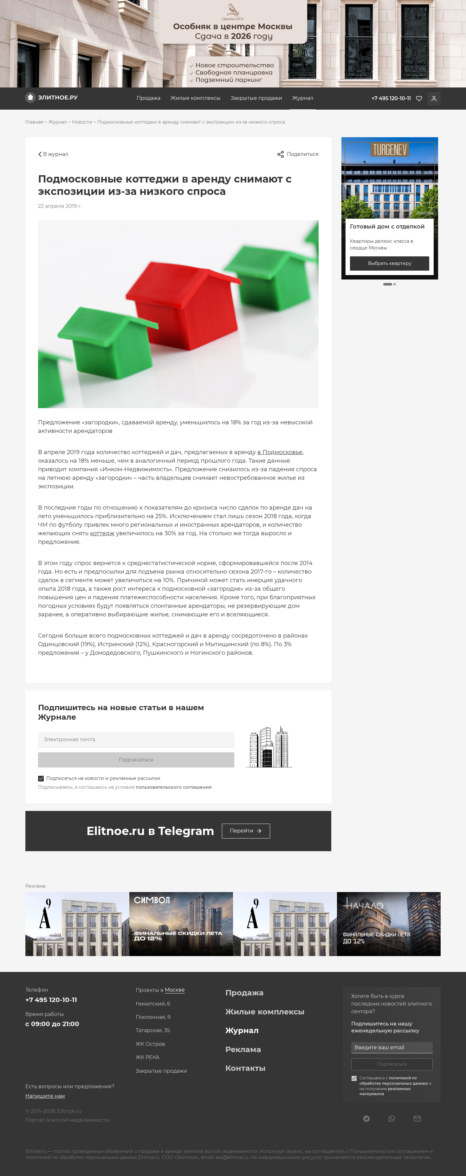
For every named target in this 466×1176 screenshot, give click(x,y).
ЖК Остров (150, 1044)
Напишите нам (45, 1096)
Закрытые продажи (256, 98)
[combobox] (175, 990)
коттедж (102, 533)
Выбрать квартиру (389, 263)
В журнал (55, 154)
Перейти (241, 831)
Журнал (302, 98)
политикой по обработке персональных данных (394, 1081)
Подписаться (136, 760)
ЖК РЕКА (147, 1057)
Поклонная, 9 (153, 1017)
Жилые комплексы (196, 98)
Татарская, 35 (153, 1030)
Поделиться (303, 154)
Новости (82, 122)
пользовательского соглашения (174, 787)
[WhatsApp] (392, 1119)
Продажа (148, 98)
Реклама (243, 1049)
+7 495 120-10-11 (51, 1000)
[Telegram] (366, 1119)
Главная (34, 122)
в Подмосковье (279, 452)
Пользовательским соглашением (390, 1151)
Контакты (245, 1068)
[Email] (417, 1119)
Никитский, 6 (153, 1004)
